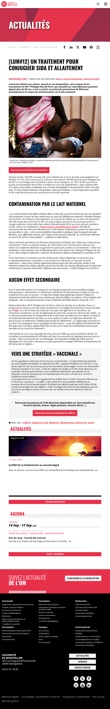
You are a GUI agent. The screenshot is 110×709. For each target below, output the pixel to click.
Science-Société (91, 78)
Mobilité (78, 633)
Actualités (82, 655)
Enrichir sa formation (47, 615)
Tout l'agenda (55, 554)
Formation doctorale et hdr (86, 607)
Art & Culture (44, 630)
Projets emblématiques (11, 613)
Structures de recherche (11, 610)
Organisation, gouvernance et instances (18, 604)
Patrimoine (6, 616)
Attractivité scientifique (84, 613)
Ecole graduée (44, 618)
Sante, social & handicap (69, 78)
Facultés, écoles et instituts (12, 607)
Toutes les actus (55, 501)
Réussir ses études (46, 612)
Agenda (82, 661)
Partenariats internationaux (86, 630)
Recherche (81, 422)
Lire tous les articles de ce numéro (29, 170)
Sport (41, 639)
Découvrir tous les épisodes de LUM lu (55, 412)
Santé (91, 422)
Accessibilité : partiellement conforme (41, 697)
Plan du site (98, 697)
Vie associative (44, 642)
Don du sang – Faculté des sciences (27, 537)
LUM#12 (27, 422)
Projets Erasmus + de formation (87, 636)
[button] (84, 47)
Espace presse (83, 667)
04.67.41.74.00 (10, 669)
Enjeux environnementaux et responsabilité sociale (13, 620)
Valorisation (7, 636)
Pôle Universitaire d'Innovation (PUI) (16, 630)
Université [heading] (7, 601)
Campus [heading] (43, 627)
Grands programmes (83, 616)
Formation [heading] (44, 601)
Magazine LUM (17, 78)
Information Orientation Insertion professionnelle (52, 608)
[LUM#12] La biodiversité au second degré (34, 465)
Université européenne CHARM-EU (89, 642)
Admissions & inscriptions (49, 604)
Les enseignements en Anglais (87, 639)
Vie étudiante (44, 633)
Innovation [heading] (8, 627)
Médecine (54, 422)
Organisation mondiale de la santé (59, 226)
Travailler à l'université (11, 624)
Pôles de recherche (82, 604)
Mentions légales (10, 697)
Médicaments (67, 422)
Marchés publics (10, 701)
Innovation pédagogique (48, 621)
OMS (16, 310)
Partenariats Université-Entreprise (15, 633)
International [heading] (82, 627)
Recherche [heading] (81, 601)
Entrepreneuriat (8, 639)
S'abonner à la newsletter (83, 578)
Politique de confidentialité (76, 697)
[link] (64, 47)
